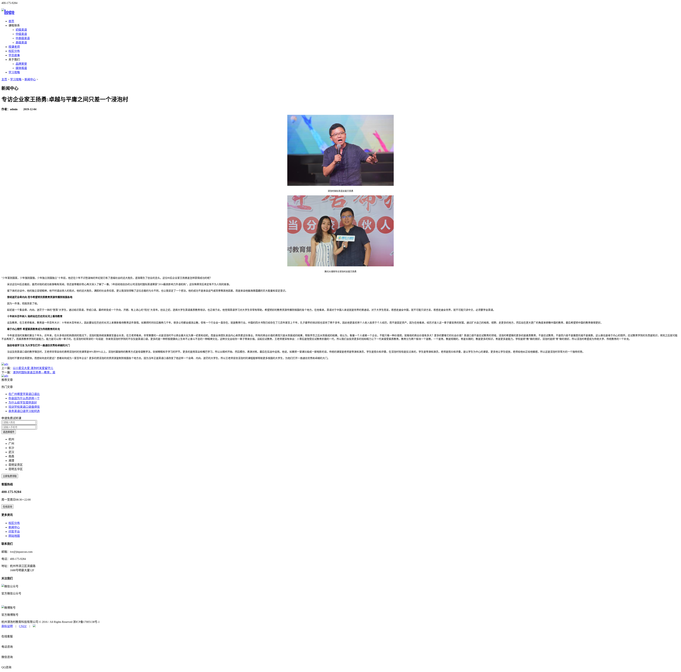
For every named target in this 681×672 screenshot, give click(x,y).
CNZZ (23, 626)
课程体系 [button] (14, 25)
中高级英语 (23, 38)
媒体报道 (21, 68)
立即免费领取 (10, 476)
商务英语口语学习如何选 (24, 411)
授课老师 (14, 46)
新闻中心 (30, 79)
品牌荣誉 (21, 63)
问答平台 (14, 531)
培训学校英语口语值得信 (24, 406)
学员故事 (14, 55)
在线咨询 (7, 506)
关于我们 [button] (14, 59)
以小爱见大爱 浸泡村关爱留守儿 (33, 368)
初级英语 (21, 29)
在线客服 (7, 636)
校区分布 (14, 51)
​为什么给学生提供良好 (23, 402)
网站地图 (14, 535)
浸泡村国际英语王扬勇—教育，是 (34, 372)
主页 (4, 79)
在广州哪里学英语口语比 (24, 394)
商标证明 (7, 626)
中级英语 (21, 33)
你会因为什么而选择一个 (24, 398)
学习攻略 (14, 72)
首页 (11, 21)
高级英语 (21, 42)
